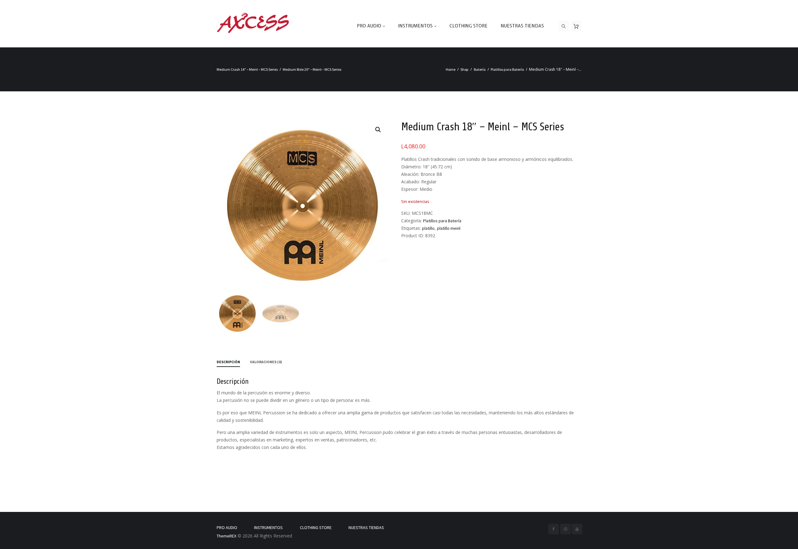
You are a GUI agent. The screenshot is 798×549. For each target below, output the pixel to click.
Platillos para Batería (507, 69)
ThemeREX (226, 536)
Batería (480, 69)
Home (450, 69)
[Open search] (564, 26)
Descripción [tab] (228, 361)
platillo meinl (448, 228)
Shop (464, 69)
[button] (378, 129)
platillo (428, 228)
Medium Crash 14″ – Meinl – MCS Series (247, 69)
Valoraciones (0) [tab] (266, 361)
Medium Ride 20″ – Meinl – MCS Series (312, 69)
